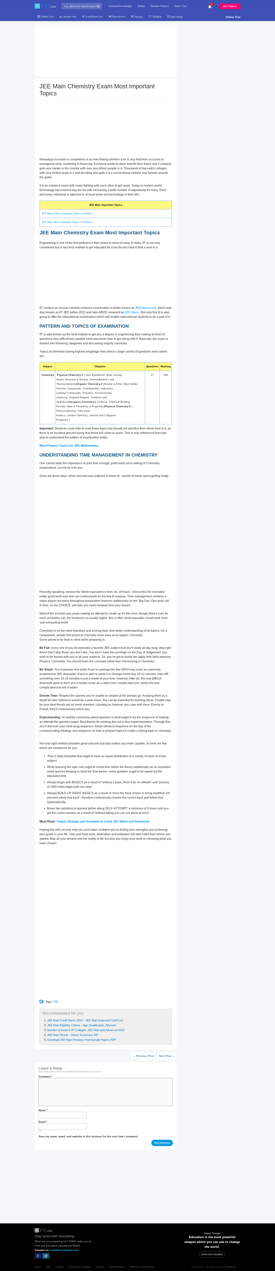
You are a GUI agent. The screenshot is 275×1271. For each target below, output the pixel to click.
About (38, 1267)
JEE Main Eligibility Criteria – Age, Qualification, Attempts (81, 1025)
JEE (55, 1001)
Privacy (100, 1267)
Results (139, 16)
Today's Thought (212, 1233)
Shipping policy (117, 1267)
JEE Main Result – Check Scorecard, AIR (72, 1034)
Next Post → (167, 1055)
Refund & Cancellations (142, 1267)
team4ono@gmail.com (64, 1250)
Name (43, 1110)
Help (48, 1267)
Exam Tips (180, 5)
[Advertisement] (106, 50)
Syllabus (157, 16)
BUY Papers (229, 6)
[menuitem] (120, 6)
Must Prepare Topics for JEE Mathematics (69, 445)
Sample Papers (160, 5)
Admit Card (48, 16)
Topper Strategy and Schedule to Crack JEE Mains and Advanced (102, 821)
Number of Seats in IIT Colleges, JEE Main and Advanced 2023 (85, 1030)
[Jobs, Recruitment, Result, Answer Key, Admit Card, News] (45, 6)
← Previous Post (143, 1055)
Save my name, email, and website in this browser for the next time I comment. (88, 1136)
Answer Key (70, 16)
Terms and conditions (79, 1267)
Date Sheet (176, 16)
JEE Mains (132, 312)
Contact (59, 1267)
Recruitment (118, 16)
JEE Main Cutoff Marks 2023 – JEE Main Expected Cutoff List (85, 1020)
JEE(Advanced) (145, 307)
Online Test (233, 16)
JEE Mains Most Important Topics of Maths (66, 213)
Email (43, 1121)
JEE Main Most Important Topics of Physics (67, 222)
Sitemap (231, 1267)
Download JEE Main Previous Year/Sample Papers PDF (81, 1039)
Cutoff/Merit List (94, 16)
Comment (45, 1076)
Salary (141, 5)
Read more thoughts (212, 1254)
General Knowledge (120, 5)
